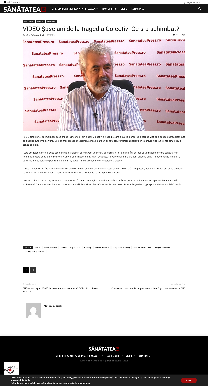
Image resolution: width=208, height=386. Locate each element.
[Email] (26, 270)
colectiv (63, 248)
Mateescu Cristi (37, 35)
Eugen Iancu (75, 248)
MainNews (40, 21)
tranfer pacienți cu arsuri (34, 251)
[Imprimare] (33, 270)
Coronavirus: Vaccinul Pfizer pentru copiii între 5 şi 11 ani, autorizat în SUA (148, 288)
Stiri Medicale (51, 21)
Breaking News (29, 21)
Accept (188, 380)
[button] (199, 8)
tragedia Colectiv (162, 248)
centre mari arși (50, 248)
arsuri (37, 248)
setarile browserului (79, 383)
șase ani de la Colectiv (143, 248)
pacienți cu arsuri (102, 248)
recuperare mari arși (121, 248)
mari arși (87, 248)
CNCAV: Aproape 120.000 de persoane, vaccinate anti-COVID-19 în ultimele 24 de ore (60, 290)
